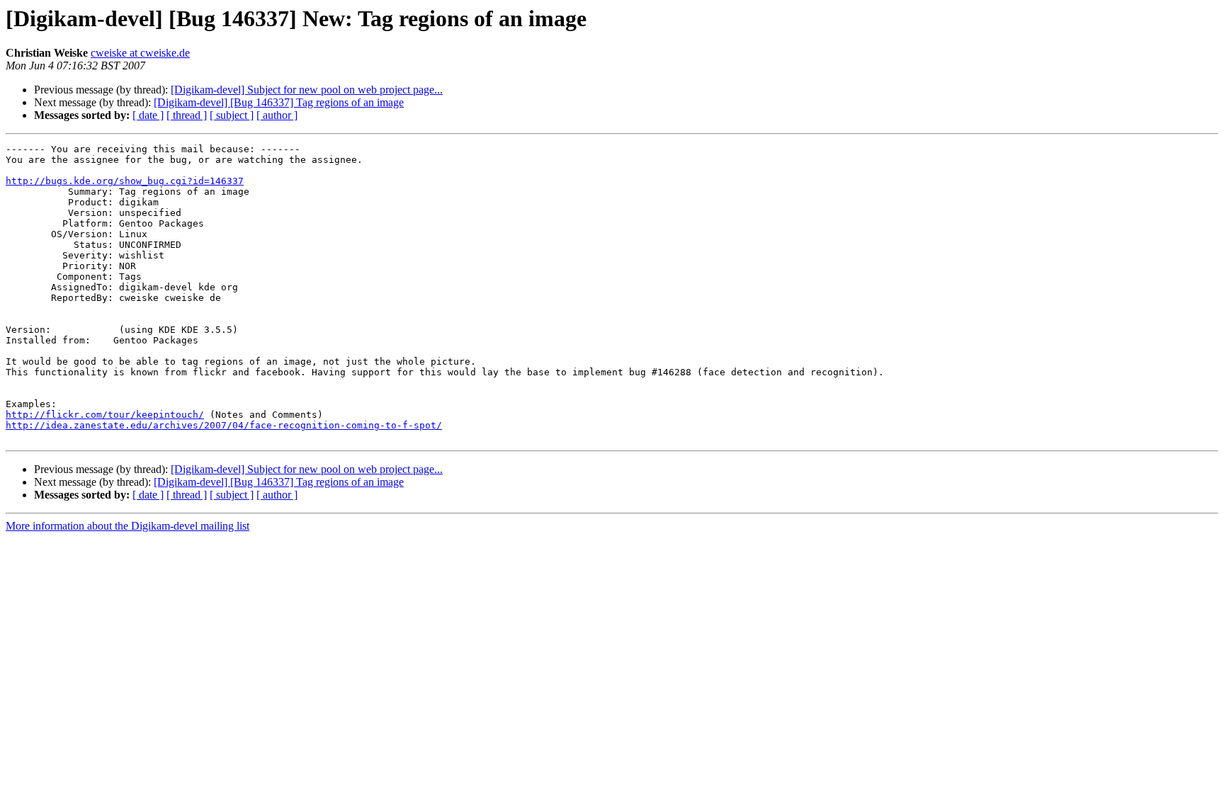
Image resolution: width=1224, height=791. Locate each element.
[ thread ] (186, 115)
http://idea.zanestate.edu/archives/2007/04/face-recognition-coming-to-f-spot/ (224, 425)
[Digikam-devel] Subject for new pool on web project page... (307, 90)
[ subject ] (232, 115)
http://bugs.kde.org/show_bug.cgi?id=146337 (125, 181)
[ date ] (148, 115)
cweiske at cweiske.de (140, 53)
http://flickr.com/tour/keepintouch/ (105, 414)
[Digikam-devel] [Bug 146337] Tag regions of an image (279, 102)
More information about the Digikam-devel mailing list (127, 526)
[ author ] (277, 115)
